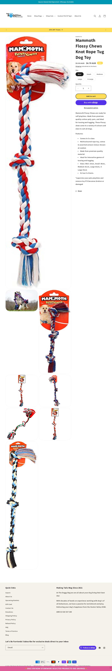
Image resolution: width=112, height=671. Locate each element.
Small (90, 74)
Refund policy (38, 666)
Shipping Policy (11, 616)
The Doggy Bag (15, 666)
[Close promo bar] (110, 667)
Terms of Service (11, 631)
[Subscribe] (42, 647)
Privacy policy (48, 666)
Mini (79, 74)
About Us (8, 597)
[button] (39, 16)
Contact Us (9, 608)
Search (7, 593)
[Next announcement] (105, 30)
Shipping (78, 66)
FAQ (6, 627)
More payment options (91, 108)
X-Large (92, 79)
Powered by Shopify (25, 666)
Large (81, 79)
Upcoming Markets (12, 600)
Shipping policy (71, 666)
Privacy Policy (10, 620)
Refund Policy (10, 623)
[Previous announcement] (6, 30)
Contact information (84, 666)
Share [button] (80, 191)
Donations (9, 612)
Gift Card (8, 604)
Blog (7, 635)
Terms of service (60, 666)
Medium (101, 74)
